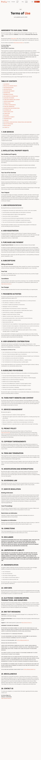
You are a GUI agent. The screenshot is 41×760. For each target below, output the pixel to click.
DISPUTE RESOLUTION (8, 111)
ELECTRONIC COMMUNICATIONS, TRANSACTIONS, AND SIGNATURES (17, 122)
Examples (13, 1)
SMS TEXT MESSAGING (8, 123)
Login (32, 1)
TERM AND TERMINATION (9, 106)
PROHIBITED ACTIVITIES (8, 94)
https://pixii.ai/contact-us (19, 42)
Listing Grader (26, 2)
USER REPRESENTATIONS (8, 87)
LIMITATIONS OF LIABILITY (9, 116)
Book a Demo (36, 2)
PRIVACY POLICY (7, 103)
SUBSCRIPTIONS (6, 92)
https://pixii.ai (14, 38)
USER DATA (6, 120)
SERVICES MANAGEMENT (9, 101)
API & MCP (17, 2)
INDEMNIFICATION (7, 118)
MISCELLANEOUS (7, 125)
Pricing (8, 1)
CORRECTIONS (7, 113)
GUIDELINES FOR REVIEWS (8, 97)
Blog (23, 1)
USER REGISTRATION (7, 89)
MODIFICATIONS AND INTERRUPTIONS (12, 108)
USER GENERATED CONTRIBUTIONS (10, 96)
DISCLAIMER (6, 115)
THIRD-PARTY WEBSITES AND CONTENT (12, 99)
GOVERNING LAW (7, 110)
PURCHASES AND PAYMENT (8, 91)
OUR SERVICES (6, 84)
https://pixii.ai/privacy (5, 432)
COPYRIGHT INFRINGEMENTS (10, 104)
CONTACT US (6, 127)
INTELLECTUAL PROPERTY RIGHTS (10, 85)
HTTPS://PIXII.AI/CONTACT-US (23, 640)
